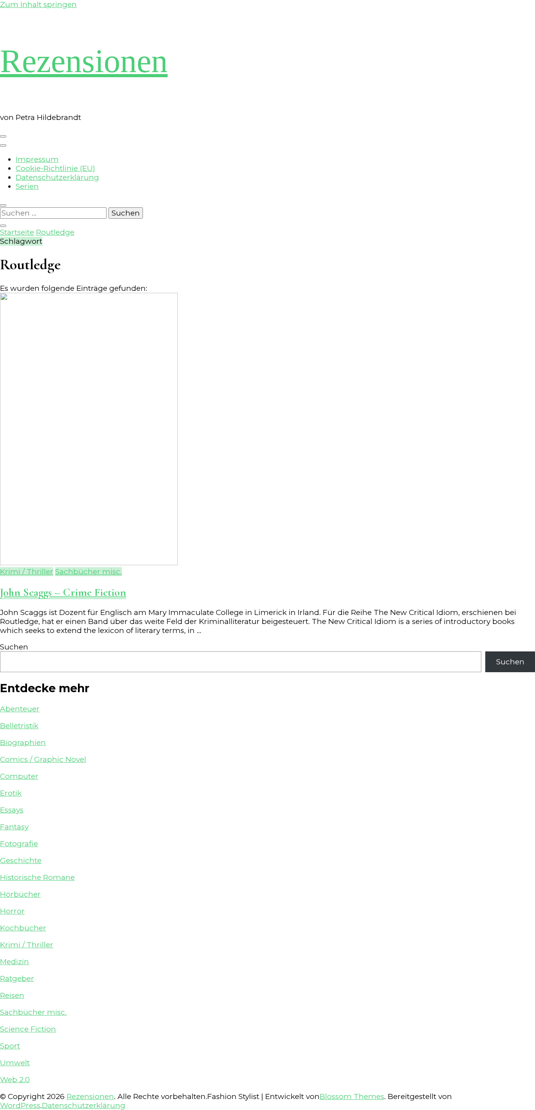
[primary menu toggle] (3, 136)
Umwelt (15, 1062)
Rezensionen (84, 61)
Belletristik (19, 725)
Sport (10, 1045)
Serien (27, 186)
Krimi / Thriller (26, 571)
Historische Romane (37, 877)
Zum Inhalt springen (38, 4)
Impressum (37, 159)
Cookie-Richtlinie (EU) (55, 168)
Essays (11, 809)
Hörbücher (20, 894)
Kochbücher (23, 927)
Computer (19, 776)
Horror (12, 911)
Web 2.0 (15, 1079)
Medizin (14, 961)
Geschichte (21, 860)
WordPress (20, 1105)
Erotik (11, 793)
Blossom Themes (352, 1096)
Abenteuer (20, 708)
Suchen (14, 646)
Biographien (23, 742)
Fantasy (14, 826)
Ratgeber (17, 978)
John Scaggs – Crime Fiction (63, 592)
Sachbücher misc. (88, 571)
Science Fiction (28, 1029)
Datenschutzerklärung (57, 177)
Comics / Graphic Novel (43, 759)
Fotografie (19, 843)
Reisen (12, 995)
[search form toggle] (3, 205)
